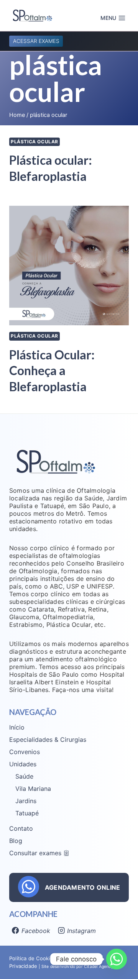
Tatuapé (27, 813)
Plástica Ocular (34, 141)
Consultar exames (35, 853)
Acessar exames (36, 41)
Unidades (22, 764)
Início (17, 727)
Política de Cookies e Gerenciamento (54, 958)
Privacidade (24, 966)
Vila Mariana (33, 788)
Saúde (24, 776)
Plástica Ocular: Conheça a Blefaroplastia (52, 370)
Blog (15, 841)
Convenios (24, 752)
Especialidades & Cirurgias (47, 739)
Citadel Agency (98, 966)
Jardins (25, 801)
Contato (21, 828)
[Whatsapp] (116, 959)
